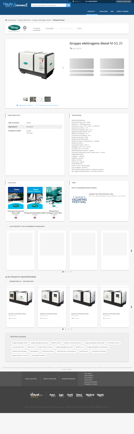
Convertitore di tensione (99, 351)
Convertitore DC (84, 351)
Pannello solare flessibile (19, 351)
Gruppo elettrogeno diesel (19, 343)
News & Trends (122, 11)
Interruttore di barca (114, 343)
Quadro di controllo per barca (72, 343)
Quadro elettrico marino (45, 347)
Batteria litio (31, 347)
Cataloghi (103, 11)
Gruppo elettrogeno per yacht (64, 347)
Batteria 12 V (80, 347)
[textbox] (48, 5)
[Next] (63, 67)
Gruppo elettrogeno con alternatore (97, 347)
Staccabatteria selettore (39, 355)
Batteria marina (56, 343)
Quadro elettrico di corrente (20, 355)
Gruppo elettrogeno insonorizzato (94, 343)
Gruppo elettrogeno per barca (39, 343)
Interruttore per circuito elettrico (66, 351)
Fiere (79, 28)
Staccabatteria (34, 351)
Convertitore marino (48, 351)
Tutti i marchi (88, 373)
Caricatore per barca (18, 347)
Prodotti (91, 11)
